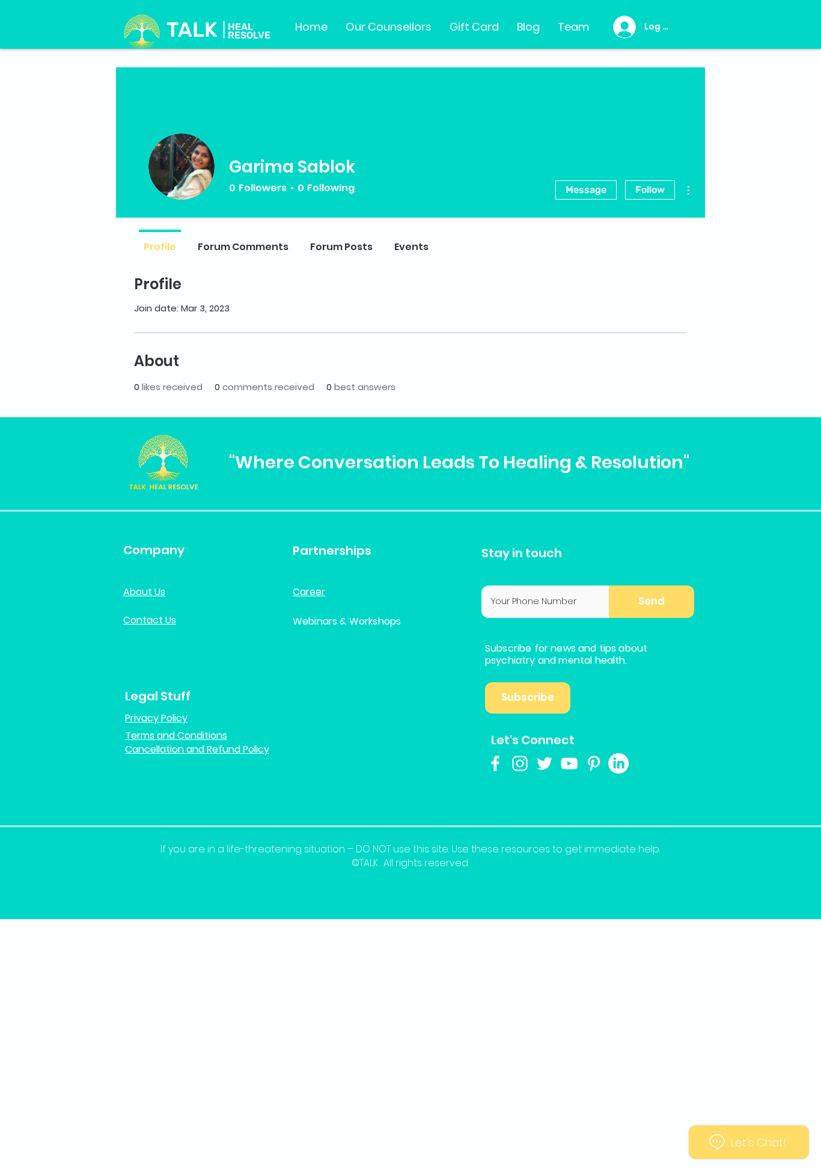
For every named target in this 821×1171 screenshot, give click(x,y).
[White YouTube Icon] (569, 763)
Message (586, 189)
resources (525, 849)
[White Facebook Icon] (495, 763)
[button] (651, 602)
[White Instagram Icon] (520, 763)
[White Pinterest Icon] (594, 763)
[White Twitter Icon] (544, 763)
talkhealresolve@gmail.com (196, 1142)
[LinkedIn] (618, 763)
